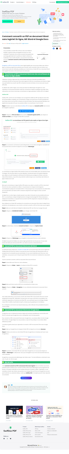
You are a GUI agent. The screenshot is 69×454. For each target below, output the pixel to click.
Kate (9, 385)
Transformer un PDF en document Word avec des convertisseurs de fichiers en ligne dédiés (58, 34)
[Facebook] (4, 438)
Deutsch (26, 43)
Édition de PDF (37, 430)
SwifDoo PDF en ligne (26, 432)
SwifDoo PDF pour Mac (27, 430)
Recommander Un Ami (39, 436)
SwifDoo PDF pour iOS (27, 434)
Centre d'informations (39, 432)
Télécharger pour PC (26, 378)
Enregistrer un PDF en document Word (11, 65)
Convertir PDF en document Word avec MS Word (59, 38)
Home (3, 32)
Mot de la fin (55, 43)
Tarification (28, 2)
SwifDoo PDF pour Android (27, 436)
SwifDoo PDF (25, 106)
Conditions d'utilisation (51, 428)
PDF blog (36, 428)
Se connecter (52, 2)
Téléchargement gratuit (62, 2)
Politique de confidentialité (52, 430)
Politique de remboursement (52, 434)
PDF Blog (34, 2)
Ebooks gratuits (38, 434)
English (23, 43)
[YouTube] (10, 438)
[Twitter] (7, 438)
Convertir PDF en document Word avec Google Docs (59, 41)
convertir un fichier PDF (23, 249)
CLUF (48, 432)
